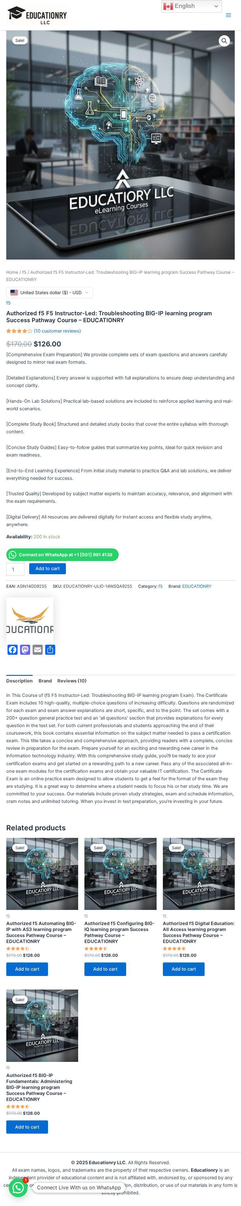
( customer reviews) (57, 331)
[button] (224, 41)
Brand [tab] (45, 681)
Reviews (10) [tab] (72, 681)
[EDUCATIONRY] (29, 621)
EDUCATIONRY (197, 586)
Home (12, 272)
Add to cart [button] (27, 969)
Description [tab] (19, 681)
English (184, 6)
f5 (24, 272)
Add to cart (47, 568)
